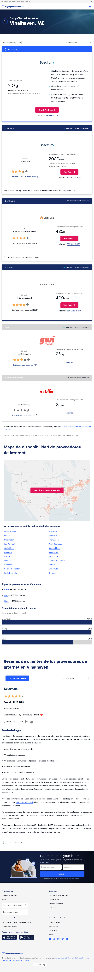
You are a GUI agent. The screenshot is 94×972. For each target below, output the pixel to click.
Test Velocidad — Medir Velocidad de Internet (16, 922)
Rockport (8, 564)
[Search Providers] (25, 905)
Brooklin (52, 573)
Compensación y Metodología (64, 958)
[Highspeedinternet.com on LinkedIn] (66, 939)
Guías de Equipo (54, 899)
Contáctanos (53, 930)
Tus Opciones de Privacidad (20, 960)
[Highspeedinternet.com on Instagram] (58, 939)
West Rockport (55, 544)
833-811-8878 (73, 244)
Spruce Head (54, 548)
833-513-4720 (74, 177)
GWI (7, 327)
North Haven (10, 531)
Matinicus (53, 536)
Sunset (7, 536)
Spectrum (10, 128)
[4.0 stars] (23, 171)
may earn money (9, 2)
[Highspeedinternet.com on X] (54, 939)
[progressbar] (47, 622)
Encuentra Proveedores (9, 895)
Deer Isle (8, 560)
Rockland (8, 556)
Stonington (9, 540)
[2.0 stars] (16, 171)
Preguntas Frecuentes (56, 904)
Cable (6, 589)
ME (10, 842)
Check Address (44, 110)
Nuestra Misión (53, 926)
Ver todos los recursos (56, 908)
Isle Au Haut (9, 544)
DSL (6, 595)
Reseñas (4, 899)
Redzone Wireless (14, 377)
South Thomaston (12, 569)
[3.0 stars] (19, 171)
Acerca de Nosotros (55, 922)
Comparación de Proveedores (58, 895)
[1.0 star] (12, 171)
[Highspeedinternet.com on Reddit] (62, 939)
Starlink (9, 267)
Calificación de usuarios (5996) (24, 177)
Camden (8, 552)
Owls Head (9, 548)
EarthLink (10, 201)
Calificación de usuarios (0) (24, 415)
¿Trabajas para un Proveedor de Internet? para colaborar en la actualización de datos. (40, 435)
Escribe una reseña (17, 678)
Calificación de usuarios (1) (24, 365)
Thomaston (54, 540)
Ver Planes (67, 172)
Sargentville (54, 552)
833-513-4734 (51, 115)
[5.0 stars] (26, 171)
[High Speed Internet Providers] (13, 6)
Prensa (51, 934)
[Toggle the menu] (90, 6)
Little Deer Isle (10, 573)
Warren (52, 564)
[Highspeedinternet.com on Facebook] (50, 939)
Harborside (53, 556)
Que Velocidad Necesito (9, 926)
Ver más (69, 362)
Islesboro (53, 531)
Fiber (6, 601)
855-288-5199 (74, 310)
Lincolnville (53, 569)
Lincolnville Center (57, 560)
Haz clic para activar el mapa (47, 490)
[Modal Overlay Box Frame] (47, 867)
